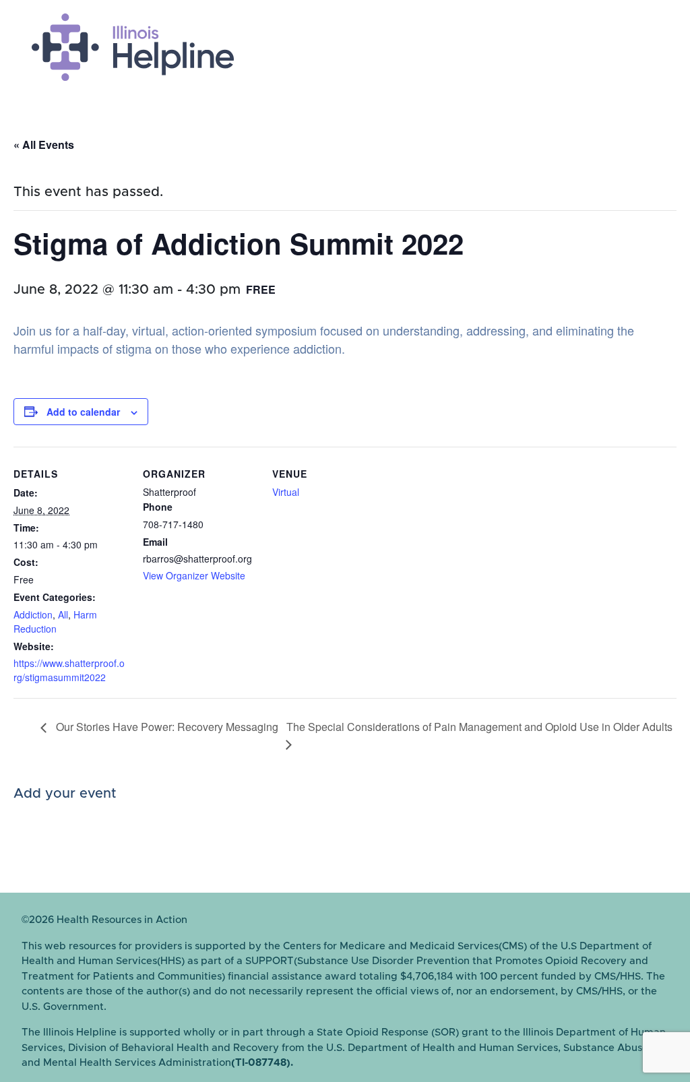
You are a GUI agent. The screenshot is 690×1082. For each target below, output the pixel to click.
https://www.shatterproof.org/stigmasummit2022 (69, 670)
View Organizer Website (194, 575)
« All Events (43, 144)
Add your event (65, 793)
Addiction (33, 614)
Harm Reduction (55, 621)
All (63, 614)
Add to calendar (83, 411)
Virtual (285, 492)
